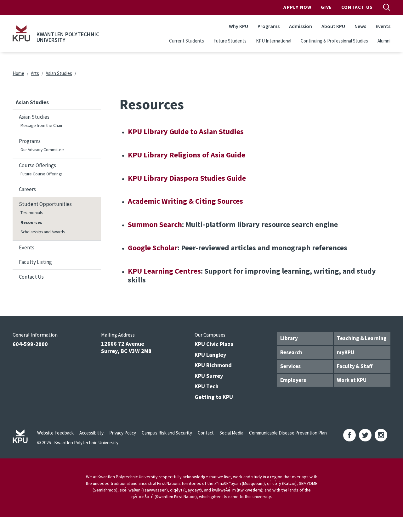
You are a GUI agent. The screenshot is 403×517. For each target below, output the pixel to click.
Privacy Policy (122, 433)
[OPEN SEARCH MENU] (386, 7)
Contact (206, 433)
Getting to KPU (214, 397)
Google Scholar (153, 248)
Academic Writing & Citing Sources (185, 201)
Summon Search (155, 224)
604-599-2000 (30, 344)
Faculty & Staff (354, 366)
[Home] (21, 33)
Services (290, 366)
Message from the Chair (41, 125)
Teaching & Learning (362, 338)
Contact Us (357, 7)
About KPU (333, 26)
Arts (35, 73)
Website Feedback (55, 433)
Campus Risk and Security (167, 433)
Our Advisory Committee (42, 149)
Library (289, 338)
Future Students (230, 41)
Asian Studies (59, 73)
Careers (27, 189)
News (360, 26)
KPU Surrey (209, 375)
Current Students (186, 41)
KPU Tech (207, 386)
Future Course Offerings (41, 174)
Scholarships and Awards (42, 232)
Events (383, 26)
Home (18, 73)
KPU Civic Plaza (214, 344)
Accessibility (91, 433)
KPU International (273, 41)
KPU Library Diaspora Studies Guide (187, 178)
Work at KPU (351, 380)
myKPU (345, 352)
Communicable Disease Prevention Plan (288, 433)
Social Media (231, 433)
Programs (269, 26)
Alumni (383, 41)
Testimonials (31, 212)
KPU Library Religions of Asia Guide (186, 155)
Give (326, 7)
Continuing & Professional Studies (334, 41)
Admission (300, 26)
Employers (293, 380)
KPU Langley (210, 354)
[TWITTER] (365, 435)
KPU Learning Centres (164, 271)
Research (291, 352)
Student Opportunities (45, 204)
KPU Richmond (213, 365)
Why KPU (238, 26)
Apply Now (297, 7)
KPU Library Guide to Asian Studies (186, 131)
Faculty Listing (35, 261)
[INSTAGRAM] (381, 435)
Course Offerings (37, 165)
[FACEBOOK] (349, 435)
